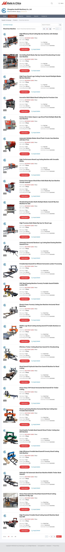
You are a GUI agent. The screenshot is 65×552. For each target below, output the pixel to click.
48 (15, 536)
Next (58, 536)
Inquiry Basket (36, 49)
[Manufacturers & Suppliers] (12, 3)
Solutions (28, 16)
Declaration (48, 545)
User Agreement (41, 545)
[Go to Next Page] (60, 29)
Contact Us (44, 16)
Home (4, 16)
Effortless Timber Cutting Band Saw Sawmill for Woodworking (39, 347)
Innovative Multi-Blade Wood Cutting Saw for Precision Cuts (39, 97)
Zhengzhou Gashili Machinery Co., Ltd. (19, 9)
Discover (36, 16)
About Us (21, 16)
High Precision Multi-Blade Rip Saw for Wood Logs (36, 223)
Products (13, 16)
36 (12, 536)
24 (8, 536)
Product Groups (9, 24)
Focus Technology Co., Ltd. (22, 545)
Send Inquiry (25, 49)
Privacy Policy (56, 545)
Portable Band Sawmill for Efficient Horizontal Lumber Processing (41, 264)
